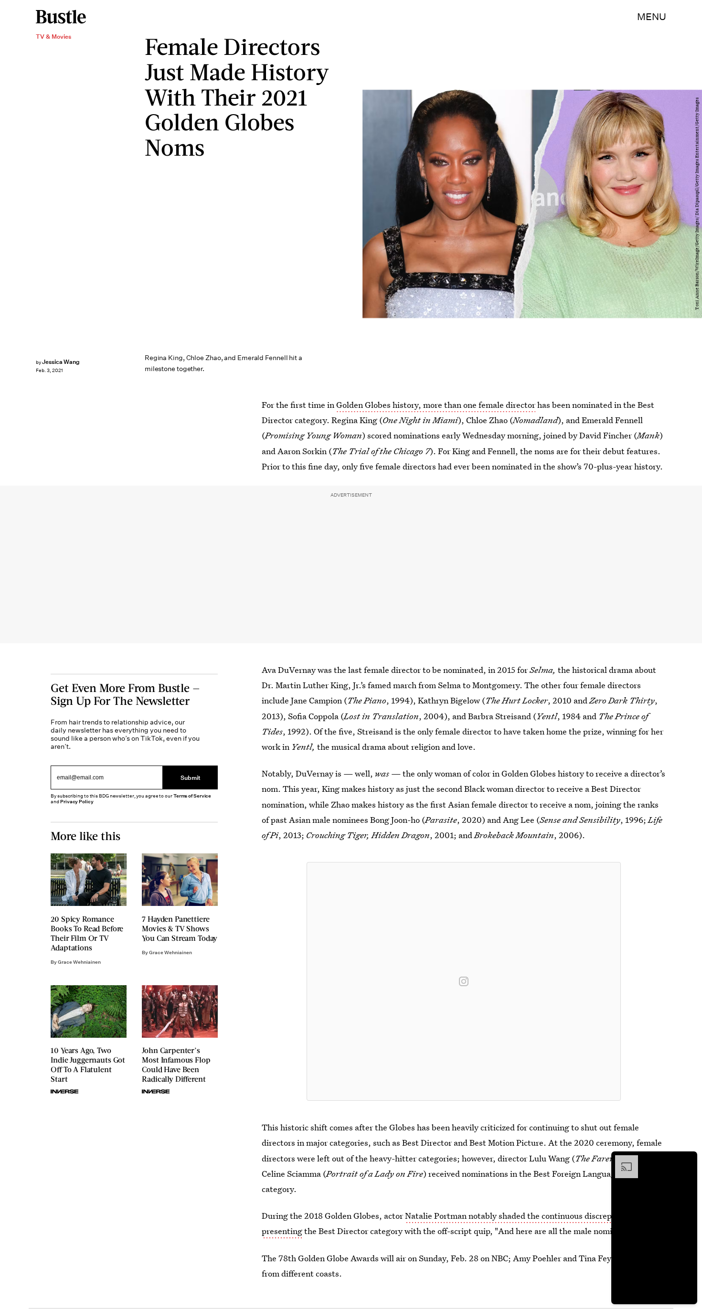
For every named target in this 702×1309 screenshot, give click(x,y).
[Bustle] (61, 16)
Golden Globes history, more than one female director (435, 404)
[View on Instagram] (463, 981)
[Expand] (621, 1160)
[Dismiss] (686, 1160)
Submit (191, 777)
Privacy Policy (77, 801)
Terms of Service (192, 796)
